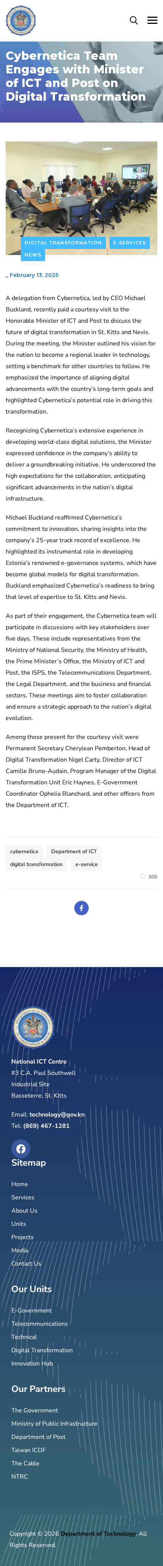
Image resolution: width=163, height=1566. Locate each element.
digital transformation (36, 864)
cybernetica (24, 851)
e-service (86, 864)
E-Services (129, 243)
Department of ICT (74, 851)
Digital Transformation (63, 243)
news (33, 255)
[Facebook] (81, 908)
